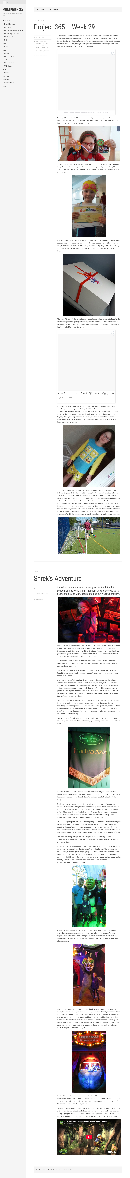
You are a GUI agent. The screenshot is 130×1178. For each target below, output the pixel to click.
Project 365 (40, 37)
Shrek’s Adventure (85, 36)
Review (5, 50)
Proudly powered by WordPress (46, 1169)
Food (4, 69)
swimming (47, 51)
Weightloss (8, 66)
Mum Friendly (13, 10)
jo (43, 20)
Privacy (5, 86)
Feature (38, 589)
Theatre (6, 60)
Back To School (9, 56)
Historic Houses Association (13, 30)
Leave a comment (41, 55)
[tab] (4, 2)
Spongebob (40, 51)
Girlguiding (6, 47)
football (39, 43)
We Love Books (9, 63)
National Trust (8, 37)
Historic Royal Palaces (11, 33)
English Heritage (9, 24)
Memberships (7, 21)
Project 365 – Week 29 (64, 27)
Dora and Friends (41, 41)
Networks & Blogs (8, 83)
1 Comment (39, 599)
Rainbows (39, 47)
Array (71, 1169)
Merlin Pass (40, 593)
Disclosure (6, 80)
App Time (7, 53)
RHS (5, 40)
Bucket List (8, 27)
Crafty (4, 43)
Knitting (45, 43)
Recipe (6, 73)
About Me (6, 76)
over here (90, 1108)
